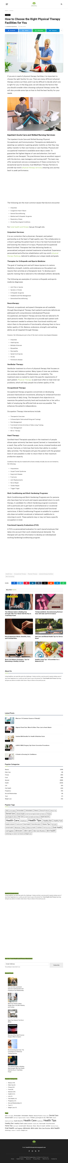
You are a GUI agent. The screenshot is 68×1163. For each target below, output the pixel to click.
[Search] (61, 4)
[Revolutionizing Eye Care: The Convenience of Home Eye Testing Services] (12, 1044)
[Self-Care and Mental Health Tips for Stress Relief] (49, 626)
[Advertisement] (34, 186)
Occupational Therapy (20, 574)
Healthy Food (58, 821)
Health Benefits (44, 816)
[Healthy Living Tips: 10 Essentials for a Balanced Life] (49, 649)
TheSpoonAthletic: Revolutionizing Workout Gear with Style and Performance (49, 613)
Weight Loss (8, 799)
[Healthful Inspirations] (34, 4)
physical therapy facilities (46, 574)
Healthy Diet (47, 821)
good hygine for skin (11, 816)
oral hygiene (9, 831)
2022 (7, 810)
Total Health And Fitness (49, 678)
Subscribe (56, 965)
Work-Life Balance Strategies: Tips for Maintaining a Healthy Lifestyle (17, 660)
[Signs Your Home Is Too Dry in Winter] (12, 1014)
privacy (9, 966)
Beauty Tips (53, 810)
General (7, 780)
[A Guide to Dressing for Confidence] (9, 756)
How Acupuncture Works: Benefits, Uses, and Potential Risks (18, 637)
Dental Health (21, 813)
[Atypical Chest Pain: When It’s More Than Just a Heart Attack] (9, 729)
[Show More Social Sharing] (61, 30)
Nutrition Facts (47, 827)
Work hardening (10, 576)
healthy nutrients (10, 824)
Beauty (7, 769)
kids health (54, 824)
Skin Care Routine (39, 831)
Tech (6, 796)
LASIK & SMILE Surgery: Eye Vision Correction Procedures (32, 745)
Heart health (27, 824)
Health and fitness (34, 816)
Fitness (11, 10)
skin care (28, 831)
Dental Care (10, 814)
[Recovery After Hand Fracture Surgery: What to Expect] (12, 1029)
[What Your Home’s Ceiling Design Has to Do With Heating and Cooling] (12, 998)
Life (7, 758)
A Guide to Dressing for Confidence (26, 754)
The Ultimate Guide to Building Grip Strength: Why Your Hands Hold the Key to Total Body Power (18, 613)
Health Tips (34, 820)
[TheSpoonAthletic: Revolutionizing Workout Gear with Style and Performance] (49, 602)
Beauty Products (44, 810)
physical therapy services (32, 168)
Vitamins (21, 833)
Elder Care (8, 772)
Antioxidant (20, 810)
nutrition (39, 827)
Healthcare (23, 820)
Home (6, 10)
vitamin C (15, 833)
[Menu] (7, 4)
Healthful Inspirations (11, 26)
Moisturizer (18, 827)
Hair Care (21, 816)
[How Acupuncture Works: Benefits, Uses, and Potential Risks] (19, 626)
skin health (51, 831)
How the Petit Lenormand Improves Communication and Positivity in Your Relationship (16, 988)
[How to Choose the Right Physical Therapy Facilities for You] (34, 53)
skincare (18, 831)
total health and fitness (19, 227)
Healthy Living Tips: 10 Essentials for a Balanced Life (47, 660)
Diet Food (28, 813)
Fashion (43, 813)
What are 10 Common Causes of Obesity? (28, 718)
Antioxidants (29, 810)
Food (6, 777)
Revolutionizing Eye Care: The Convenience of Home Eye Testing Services (16, 1051)
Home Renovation (36, 824)
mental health (9, 827)
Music (24, 827)
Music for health (31, 827)
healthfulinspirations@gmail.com (36, 1147)
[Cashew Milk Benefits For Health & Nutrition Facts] (9, 738)
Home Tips (46, 824)
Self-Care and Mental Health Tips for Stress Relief (49, 637)
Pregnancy (8, 791)
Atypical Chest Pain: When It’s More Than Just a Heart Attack (33, 727)
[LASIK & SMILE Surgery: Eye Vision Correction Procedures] (9, 747)
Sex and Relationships (11, 793)
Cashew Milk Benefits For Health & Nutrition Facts (30, 736)
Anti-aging (12, 810)
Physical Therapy (24, 380)
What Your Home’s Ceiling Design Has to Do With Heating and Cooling (16, 1005)
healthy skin (19, 824)
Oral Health (8, 788)
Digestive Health (36, 813)
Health (7, 722)
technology (8, 833)
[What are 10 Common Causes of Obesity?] (9, 720)
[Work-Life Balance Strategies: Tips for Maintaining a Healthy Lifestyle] (19, 649)
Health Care (9, 574)
